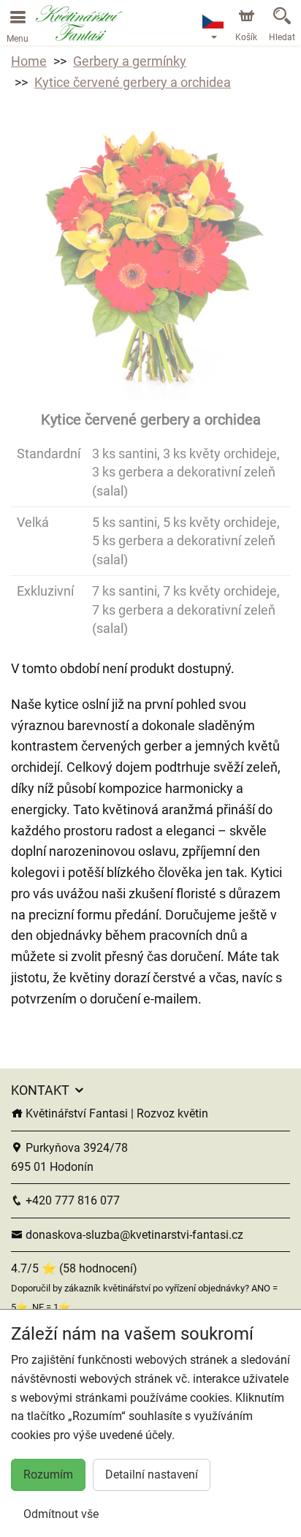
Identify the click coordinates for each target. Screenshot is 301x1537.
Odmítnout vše (61, 1514)
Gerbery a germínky (129, 61)
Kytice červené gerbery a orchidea (132, 82)
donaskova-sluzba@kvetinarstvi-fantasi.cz (133, 1235)
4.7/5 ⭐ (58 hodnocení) (74, 1268)
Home (29, 61)
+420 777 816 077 (71, 1200)
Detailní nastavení (151, 1474)
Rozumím (48, 1474)
